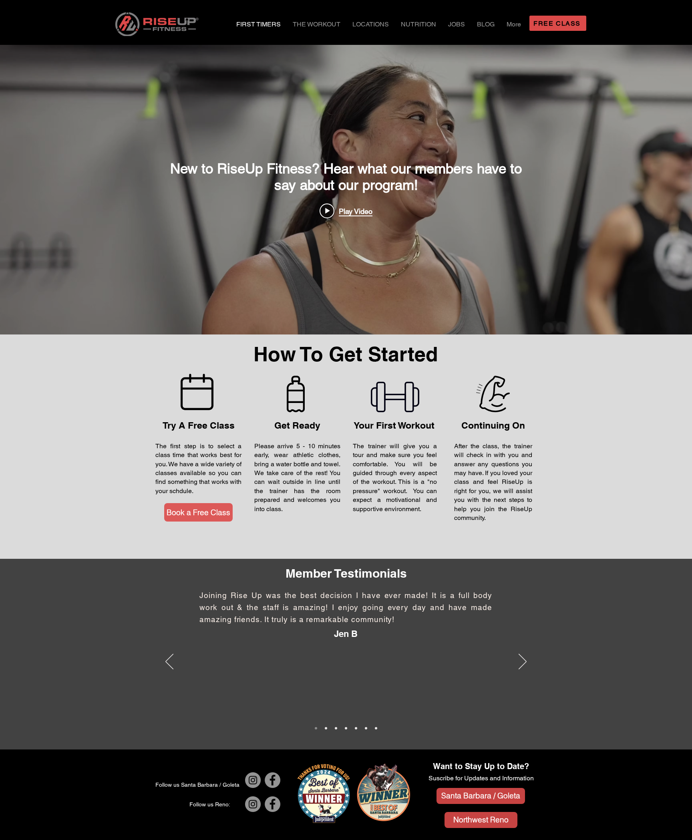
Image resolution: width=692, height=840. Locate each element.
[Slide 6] (326, 728)
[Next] (523, 662)
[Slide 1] (346, 728)
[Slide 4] (316, 728)
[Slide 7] (336, 728)
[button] (370, 24)
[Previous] (169, 662)
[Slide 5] (376, 728)
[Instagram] (253, 780)
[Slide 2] (356, 728)
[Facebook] (272, 780)
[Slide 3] (366, 728)
